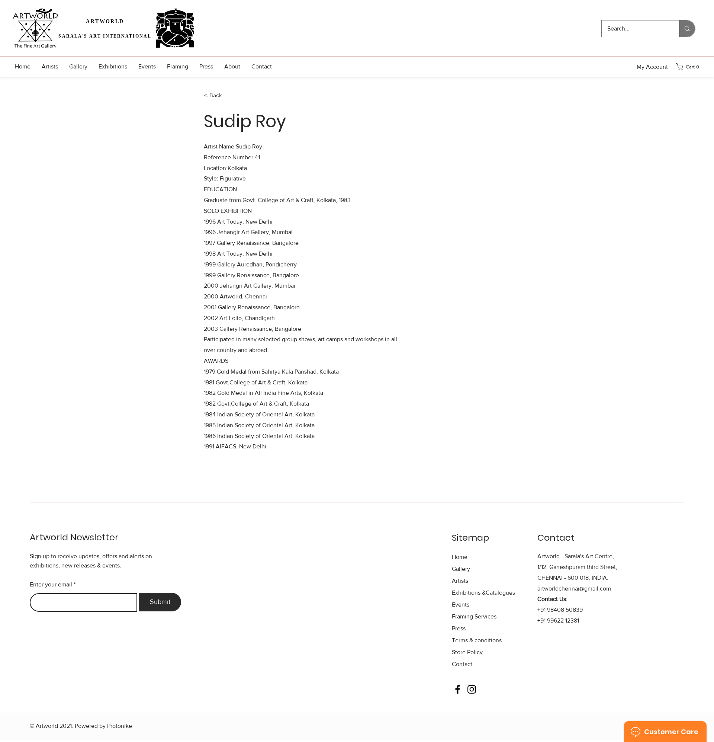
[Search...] (687, 28)
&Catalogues (483, 592)
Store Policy (467, 652)
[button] (690, 66)
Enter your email (51, 585)
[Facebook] (457, 689)
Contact (462, 664)
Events (460, 604)
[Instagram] (471, 689)
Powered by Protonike (103, 726)
